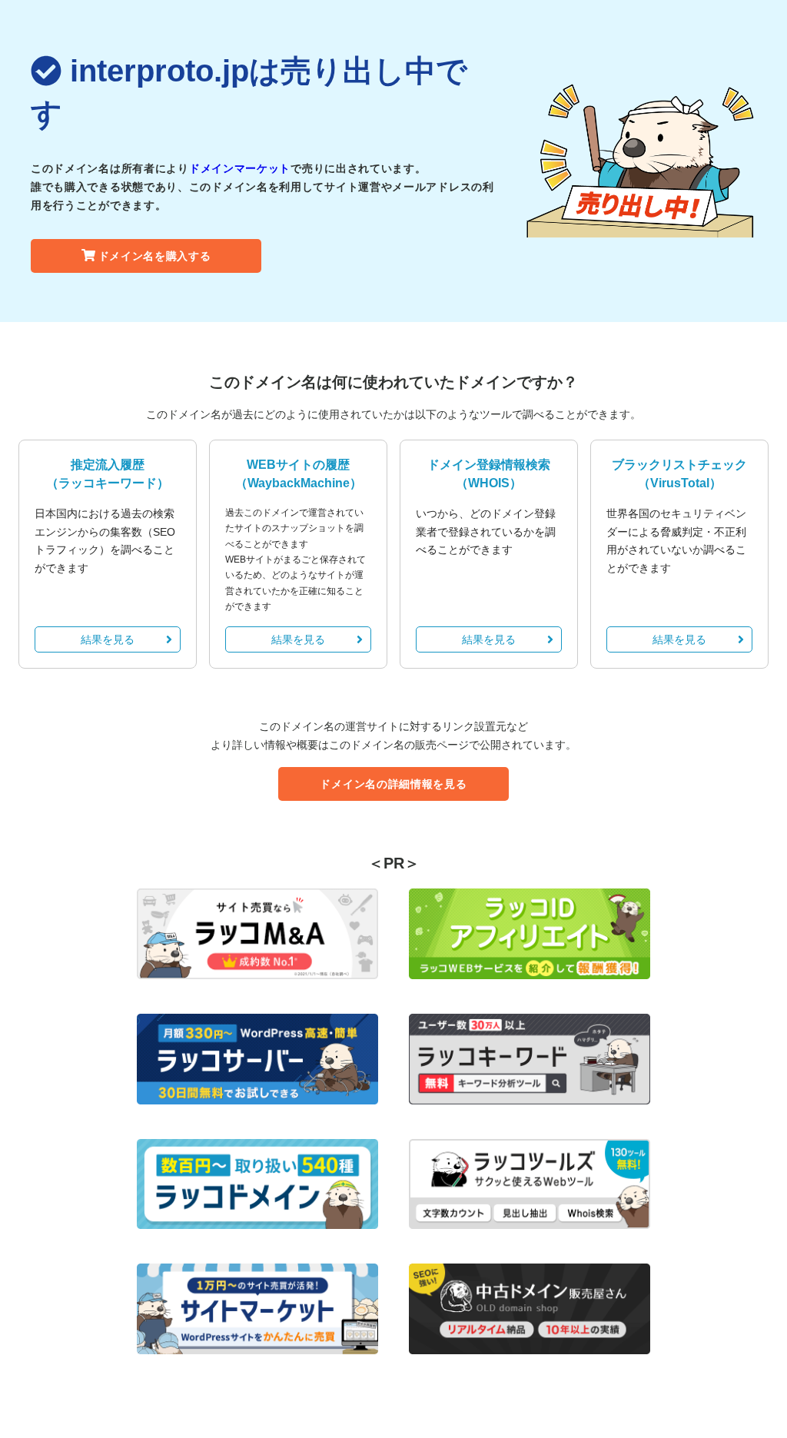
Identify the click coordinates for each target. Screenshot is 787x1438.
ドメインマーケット (240, 168)
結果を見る (107, 639)
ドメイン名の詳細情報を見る (393, 784)
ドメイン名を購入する (154, 256)
